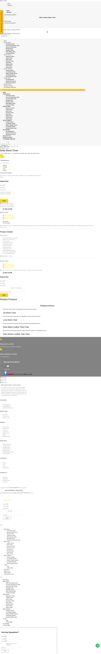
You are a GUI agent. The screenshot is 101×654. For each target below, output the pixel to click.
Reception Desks (10, 50)
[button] (49, 8)
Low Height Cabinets (10, 71)
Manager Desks (9, 48)
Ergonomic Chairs (10, 56)
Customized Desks (10, 53)
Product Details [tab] (6, 223)
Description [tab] (5, 221)
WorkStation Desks (10, 44)
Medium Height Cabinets (11, 73)
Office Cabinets (8, 68)
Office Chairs (7, 54)
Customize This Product (6, 173)
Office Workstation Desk (12, 583)
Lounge (5, 564)
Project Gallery (8, 85)
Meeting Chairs (9, 64)
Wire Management (10, 79)
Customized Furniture (10, 87)
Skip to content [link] (3, 0)
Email (1, 187)
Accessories (7, 78)
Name (1, 185)
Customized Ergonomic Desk (12, 45)
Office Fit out (7, 84)
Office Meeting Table (10, 51)
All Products (6, 579)
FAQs (9, 3)
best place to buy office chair (20, 153)
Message (5, 515)
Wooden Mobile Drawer (11, 76)
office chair (30, 153)
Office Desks (7, 42)
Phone (1, 189)
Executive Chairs (10, 61)
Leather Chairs (9, 58)
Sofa (8, 566)
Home (5, 40)
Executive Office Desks (11, 47)
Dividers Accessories (11, 82)
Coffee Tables (10, 567)
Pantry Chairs (9, 67)
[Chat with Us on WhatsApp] (98, 646)
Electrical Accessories (11, 81)
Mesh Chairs (9, 59)
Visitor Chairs (9, 65)
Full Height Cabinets (10, 75)
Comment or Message (5, 192)
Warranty (10, 5)
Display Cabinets (10, 70)
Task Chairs (8, 62)
